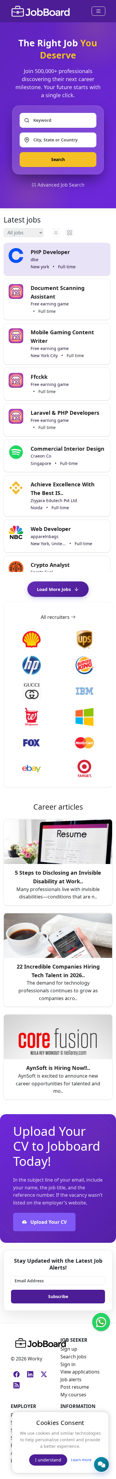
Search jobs (73, 1356)
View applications (80, 1371)
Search (58, 159)
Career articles (58, 807)
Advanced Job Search (60, 185)
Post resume (74, 1387)
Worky (34, 1358)
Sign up (68, 1349)
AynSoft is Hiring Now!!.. (58, 1067)
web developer (51, 528)
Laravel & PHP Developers (65, 412)
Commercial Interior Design (67, 448)
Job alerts (70, 1379)
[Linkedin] (28, 1372)
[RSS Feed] (15, 1383)
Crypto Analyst (50, 564)
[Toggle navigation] (98, 11)
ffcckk (39, 376)
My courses (73, 1394)
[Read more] (58, 822)
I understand (48, 1460)
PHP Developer (50, 252)
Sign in (68, 1364)
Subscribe (58, 1296)
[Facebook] (15, 1372)
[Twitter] (42, 1372)
